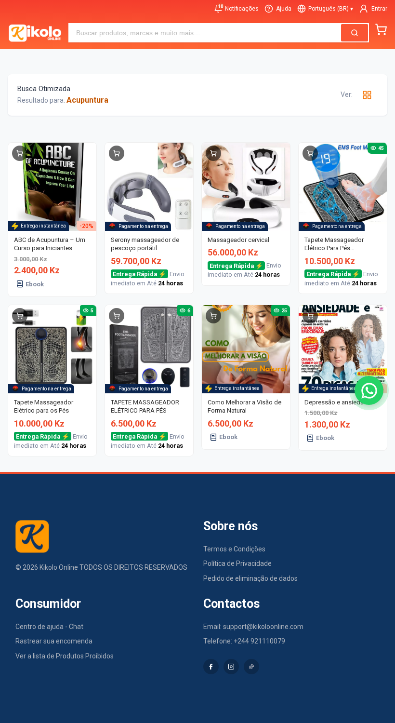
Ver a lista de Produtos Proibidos (64, 656)
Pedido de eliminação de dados (250, 578)
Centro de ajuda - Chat (49, 626)
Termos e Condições (234, 549)
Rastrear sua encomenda (53, 641)
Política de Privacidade (237, 563)
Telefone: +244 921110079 (244, 641)
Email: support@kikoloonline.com (253, 626)
